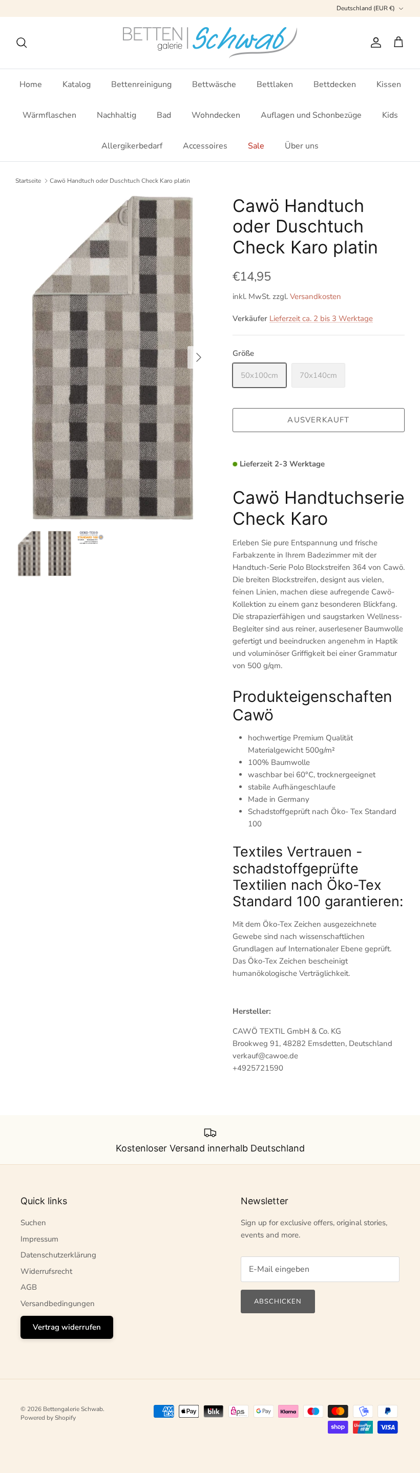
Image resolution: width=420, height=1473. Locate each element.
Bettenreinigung (141, 84)
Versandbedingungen (57, 1303)
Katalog (76, 84)
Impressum (39, 1239)
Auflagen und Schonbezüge (311, 115)
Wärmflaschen (49, 115)
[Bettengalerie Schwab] (210, 42)
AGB (28, 1287)
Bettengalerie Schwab (73, 1409)
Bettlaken (275, 84)
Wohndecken (216, 115)
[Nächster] (198, 357)
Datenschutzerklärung (58, 1255)
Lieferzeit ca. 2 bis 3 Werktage (321, 318)
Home (30, 84)
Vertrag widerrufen (67, 1327)
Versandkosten (315, 296)
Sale (256, 146)
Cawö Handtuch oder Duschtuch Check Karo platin (120, 181)
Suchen (33, 1223)
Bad (164, 115)
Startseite (28, 181)
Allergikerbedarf (131, 146)
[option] (112, 358)
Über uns (302, 146)
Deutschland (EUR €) (366, 8)
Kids (390, 115)
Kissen (388, 84)
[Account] (374, 42)
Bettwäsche (214, 84)
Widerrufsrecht (46, 1271)
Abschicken (278, 1301)
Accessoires (205, 146)
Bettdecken (334, 84)
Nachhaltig (116, 115)
